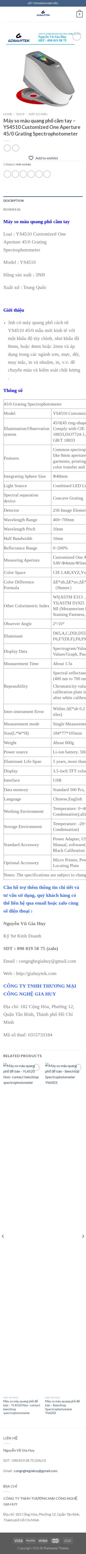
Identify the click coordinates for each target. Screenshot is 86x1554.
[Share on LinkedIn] (47, 174)
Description (13, 200)
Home (7, 114)
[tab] (43, 200)
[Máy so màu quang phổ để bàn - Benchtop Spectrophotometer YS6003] (64, 1228)
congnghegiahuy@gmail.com (35, 1471)
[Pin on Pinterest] (39, 174)
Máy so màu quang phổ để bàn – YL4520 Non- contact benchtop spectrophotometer (21, 1407)
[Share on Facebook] (15, 174)
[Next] (83, 1245)
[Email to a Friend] (31, 174)
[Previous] (3, 1245)
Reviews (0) (11, 209)
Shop (20, 114)
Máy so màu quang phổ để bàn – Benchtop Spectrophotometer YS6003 (62, 1407)
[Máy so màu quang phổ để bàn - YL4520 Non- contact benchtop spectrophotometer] (22, 1228)
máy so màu (38, 114)
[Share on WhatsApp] (7, 174)
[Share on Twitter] (23, 174)
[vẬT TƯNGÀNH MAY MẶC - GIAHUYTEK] (43, 14)
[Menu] (6, 14)
